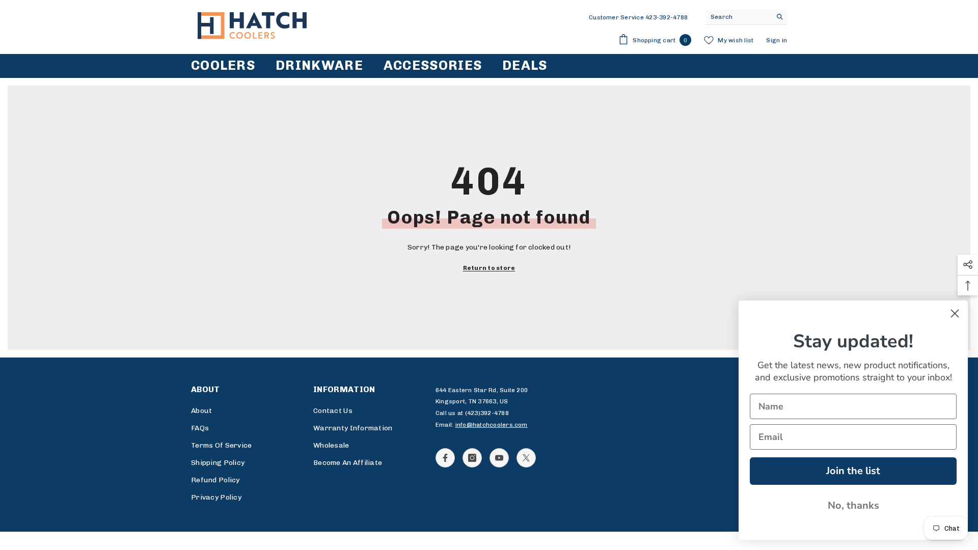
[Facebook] (445, 458)
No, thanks (853, 505)
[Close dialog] (955, 313)
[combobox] (738, 16)
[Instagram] (472, 458)
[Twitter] (526, 458)
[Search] (746, 17)
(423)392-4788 (487, 413)
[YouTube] (499, 458)
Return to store (489, 267)
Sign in (776, 40)
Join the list (853, 471)
